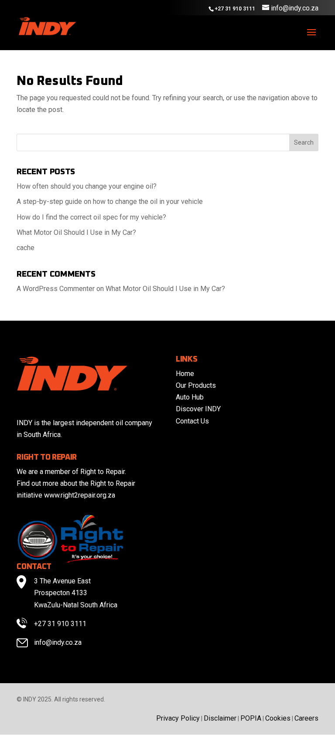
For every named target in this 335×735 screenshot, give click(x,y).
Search (304, 142)
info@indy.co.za (58, 642)
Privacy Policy (178, 718)
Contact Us (192, 421)
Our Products (196, 385)
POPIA (250, 718)
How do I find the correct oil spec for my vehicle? (91, 217)
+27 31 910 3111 (60, 624)
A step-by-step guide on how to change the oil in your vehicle (110, 201)
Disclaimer (220, 718)
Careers (306, 718)
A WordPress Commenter (56, 289)
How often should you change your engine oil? (87, 186)
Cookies (278, 718)
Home (185, 373)
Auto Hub (190, 397)
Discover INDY (198, 409)
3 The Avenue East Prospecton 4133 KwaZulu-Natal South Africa (75, 593)
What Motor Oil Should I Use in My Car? (76, 232)
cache (25, 248)
